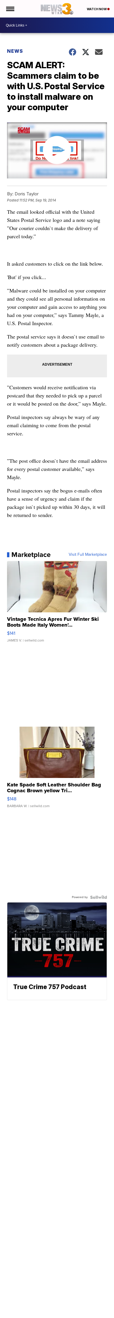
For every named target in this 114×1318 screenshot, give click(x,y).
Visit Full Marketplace (88, 555)
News (15, 51)
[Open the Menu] (9, 8)
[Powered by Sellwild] (98, 897)
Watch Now (97, 9)
